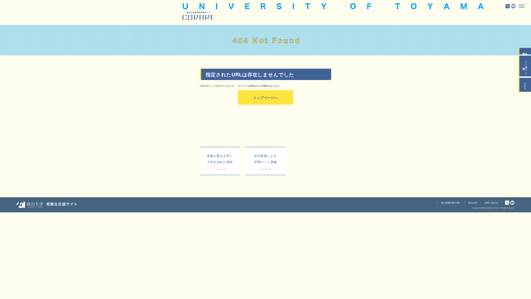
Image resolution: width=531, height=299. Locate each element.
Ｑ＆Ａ (525, 84)
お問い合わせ (491, 202)
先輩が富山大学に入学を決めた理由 (220, 159)
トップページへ (265, 97)
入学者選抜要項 (525, 51)
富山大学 (472, 202)
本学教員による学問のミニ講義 (265, 159)
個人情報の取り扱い (451, 202)
